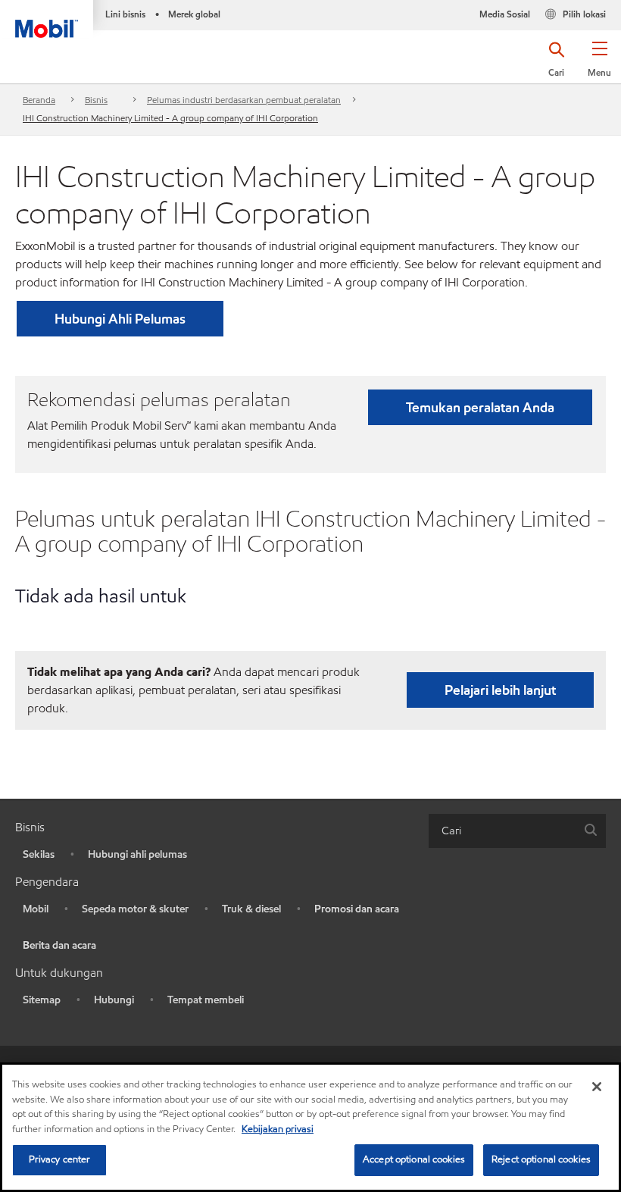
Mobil (35, 909)
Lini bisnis (125, 14)
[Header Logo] (46, 19)
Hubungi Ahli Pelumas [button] (120, 318)
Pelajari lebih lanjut (500, 690)
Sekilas (39, 854)
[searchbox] (502, 831)
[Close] (596, 1086)
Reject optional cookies (541, 1159)
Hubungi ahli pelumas (137, 854)
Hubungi (114, 1000)
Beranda (39, 99)
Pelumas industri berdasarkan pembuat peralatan (244, 99)
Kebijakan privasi (278, 1129)
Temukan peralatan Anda (480, 407)
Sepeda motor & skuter (135, 909)
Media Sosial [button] (504, 14)
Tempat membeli (205, 1000)
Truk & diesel (251, 909)
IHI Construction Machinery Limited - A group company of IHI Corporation (170, 117)
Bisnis (96, 99)
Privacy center (60, 1159)
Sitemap (42, 1000)
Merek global (194, 14)
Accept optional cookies (414, 1159)
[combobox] (517, 831)
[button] (599, 64)
